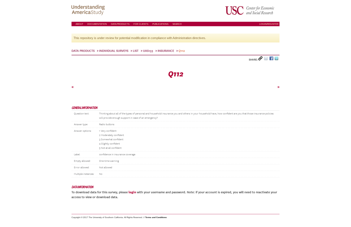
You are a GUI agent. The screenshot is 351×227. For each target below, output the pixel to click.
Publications (160, 24)
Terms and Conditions (156, 217)
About (79, 24)
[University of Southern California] (250, 10)
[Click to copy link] (261, 59)
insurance (166, 51)
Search (177, 24)
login (132, 192)
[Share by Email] (266, 59)
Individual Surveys (113, 51)
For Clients (140, 24)
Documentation (97, 24)
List (136, 51)
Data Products (120, 24)
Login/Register (268, 24)
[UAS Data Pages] (89, 10)
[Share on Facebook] (271, 59)
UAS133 (148, 51)
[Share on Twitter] (277, 59)
